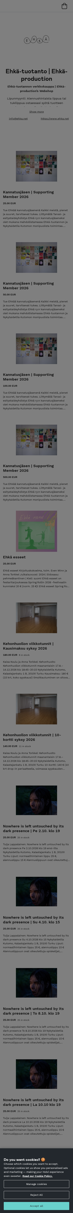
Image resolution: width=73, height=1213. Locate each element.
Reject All (36, 1194)
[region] (36, 1180)
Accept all (36, 1205)
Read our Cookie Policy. (37, 1175)
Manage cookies (36, 1184)
